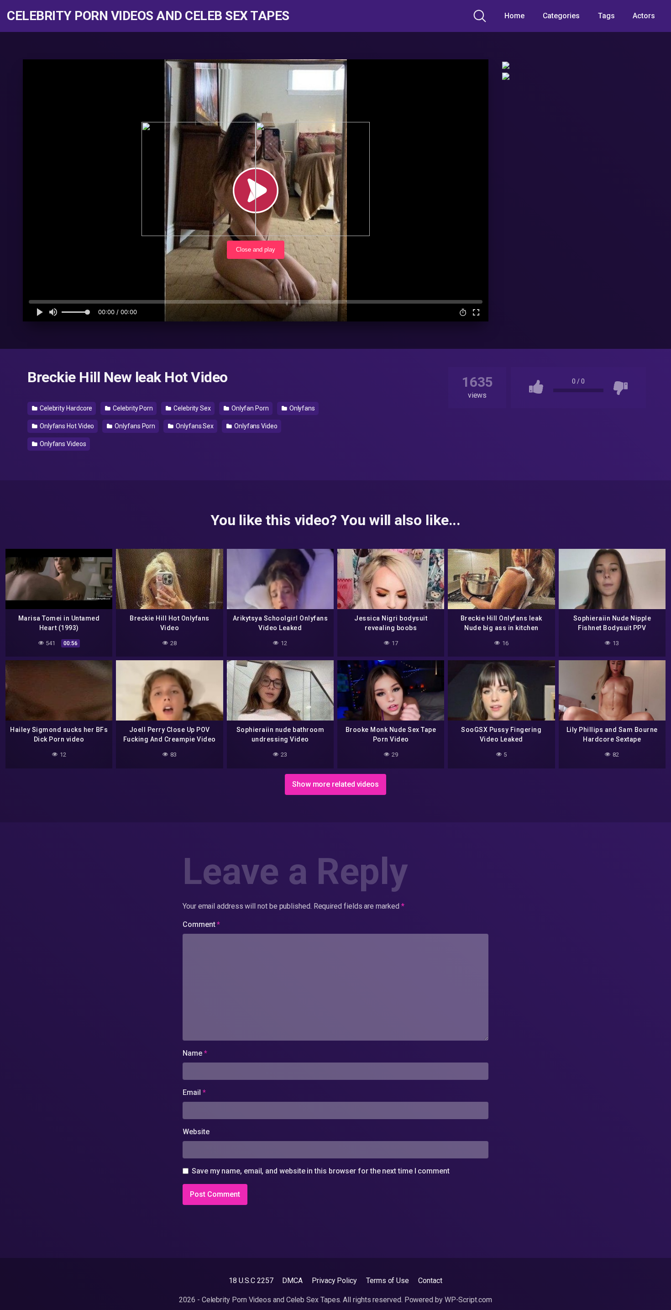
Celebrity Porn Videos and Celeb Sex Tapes (148, 16)
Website (196, 1131)
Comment (201, 924)
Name (195, 1053)
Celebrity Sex (191, 408)
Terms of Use (387, 1280)
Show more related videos (335, 784)
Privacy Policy (334, 1280)
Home (514, 15)
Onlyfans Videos (62, 443)
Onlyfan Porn (249, 408)
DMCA (292, 1280)
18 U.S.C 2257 (251, 1280)
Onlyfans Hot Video (66, 426)
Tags (606, 15)
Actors (644, 15)
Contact (430, 1280)
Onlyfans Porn (134, 426)
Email (194, 1092)
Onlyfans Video (255, 426)
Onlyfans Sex (194, 426)
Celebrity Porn (132, 408)
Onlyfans (301, 408)
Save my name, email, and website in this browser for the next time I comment (321, 1171)
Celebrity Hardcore (65, 408)
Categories (561, 15)
